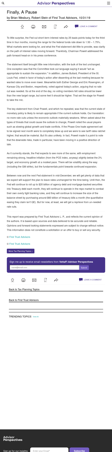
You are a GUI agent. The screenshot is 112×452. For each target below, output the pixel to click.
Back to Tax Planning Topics (24, 289)
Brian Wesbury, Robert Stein (29, 17)
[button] (22, 26)
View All (36, 317)
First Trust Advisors (64, 17)
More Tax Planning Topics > (21, 251)
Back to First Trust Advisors (24, 300)
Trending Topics (20, 316)
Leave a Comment (88, 26)
